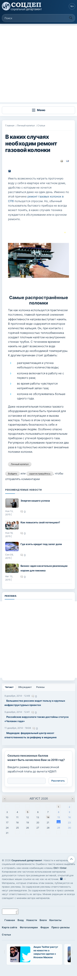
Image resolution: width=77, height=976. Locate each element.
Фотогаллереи (29, 927)
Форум (44, 927)
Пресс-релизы (60, 927)
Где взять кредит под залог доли (41, 544)
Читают (10, 687)
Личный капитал (26, 125)
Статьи (41, 125)
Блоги (43, 920)
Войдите (12, 473)
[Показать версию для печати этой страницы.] (61, 161)
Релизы (40, 687)
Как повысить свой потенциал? (40, 522)
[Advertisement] (38, 64)
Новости (31, 920)
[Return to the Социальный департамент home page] (22, 6)
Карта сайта (9, 927)
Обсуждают (25, 687)
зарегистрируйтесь (39, 473)
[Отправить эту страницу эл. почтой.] (67, 161)
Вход (21, 920)
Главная (9, 125)
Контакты (55, 920)
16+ (72, 6)
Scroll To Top (71, 859)
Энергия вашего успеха (35, 500)
